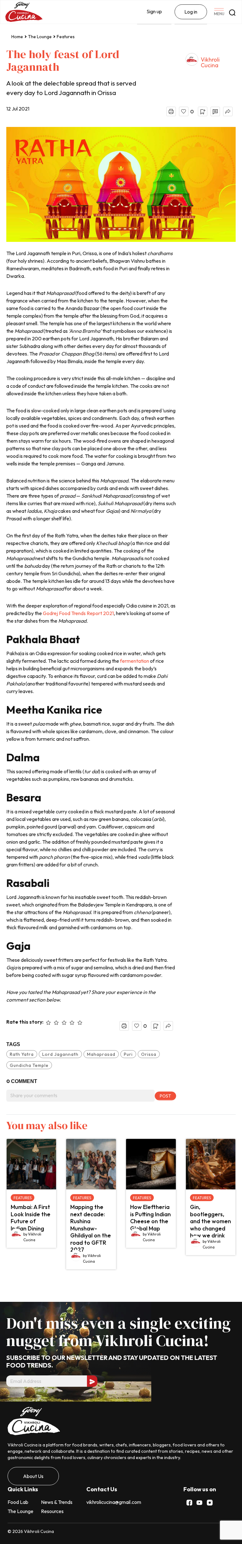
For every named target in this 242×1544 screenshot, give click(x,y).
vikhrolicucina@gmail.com (113, 1502)
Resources (52, 1511)
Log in (190, 12)
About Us (33, 1476)
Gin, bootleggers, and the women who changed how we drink (210, 1221)
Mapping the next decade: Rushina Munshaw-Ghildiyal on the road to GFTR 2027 (90, 1228)
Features (66, 36)
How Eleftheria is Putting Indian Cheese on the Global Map (150, 1217)
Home (17, 36)
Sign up (154, 11)
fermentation (134, 661)
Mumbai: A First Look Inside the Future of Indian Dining (30, 1217)
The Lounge (40, 36)
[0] (183, 111)
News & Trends (56, 1502)
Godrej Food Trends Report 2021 (78, 613)
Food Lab (18, 1502)
